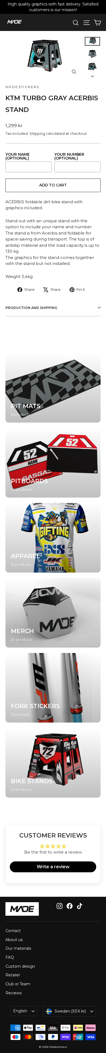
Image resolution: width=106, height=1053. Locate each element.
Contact (13, 930)
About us (14, 939)
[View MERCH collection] (53, 613)
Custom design (20, 966)
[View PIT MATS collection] (53, 388)
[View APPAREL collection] (53, 538)
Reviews (13, 992)
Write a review (53, 866)
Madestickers (22, 87)
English (20, 1010)
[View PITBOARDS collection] (53, 463)
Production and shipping (31, 308)
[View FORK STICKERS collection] (53, 688)
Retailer (12, 975)
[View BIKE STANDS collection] (53, 763)
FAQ (9, 957)
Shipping (37, 134)
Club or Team (17, 984)
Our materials (18, 948)
